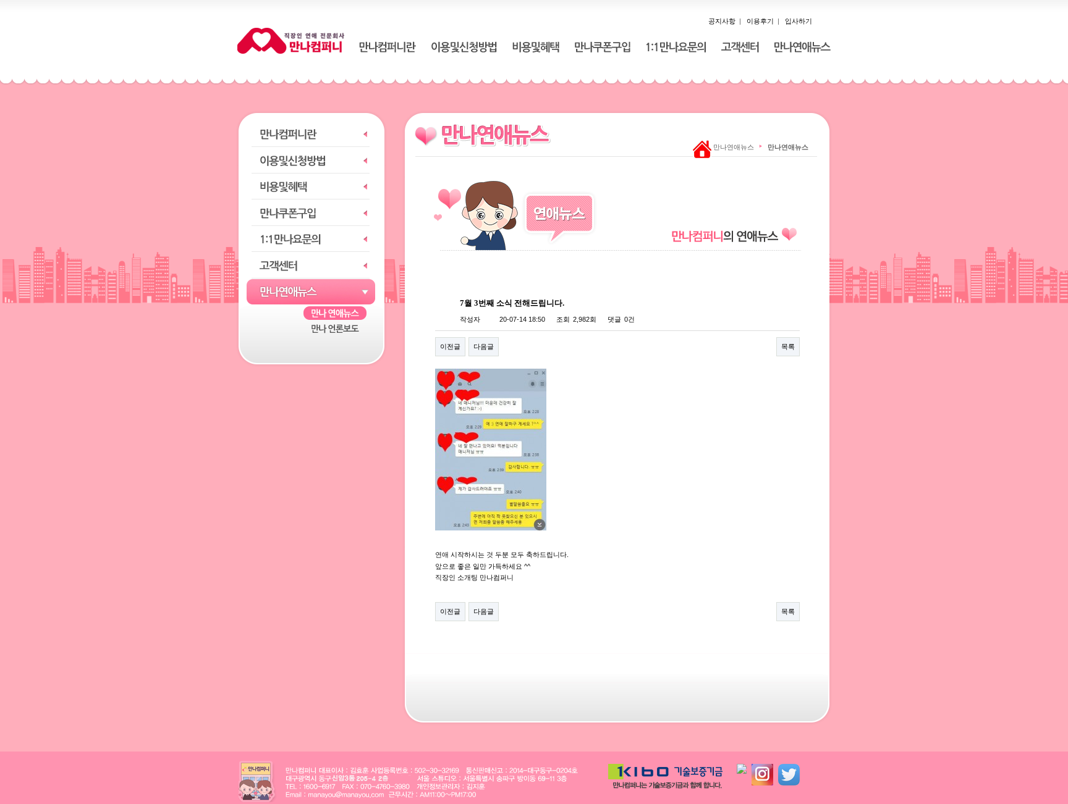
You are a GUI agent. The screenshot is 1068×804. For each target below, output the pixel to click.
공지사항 (721, 21)
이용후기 (760, 21)
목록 (788, 346)
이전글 (450, 346)
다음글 (483, 346)
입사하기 (798, 21)
